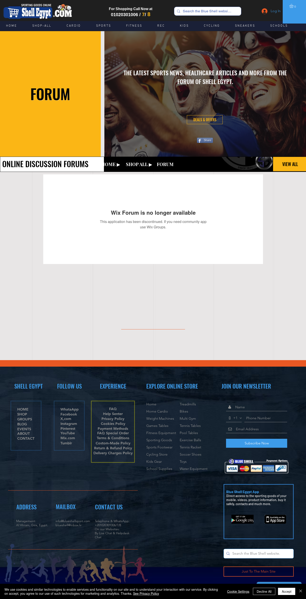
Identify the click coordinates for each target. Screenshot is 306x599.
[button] (293, 6)
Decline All (264, 591)
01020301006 (124, 14)
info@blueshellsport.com (73, 521)
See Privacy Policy (146, 593)
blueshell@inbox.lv (68, 525)
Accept (286, 591)
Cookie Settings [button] (238, 591)
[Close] (300, 591)
